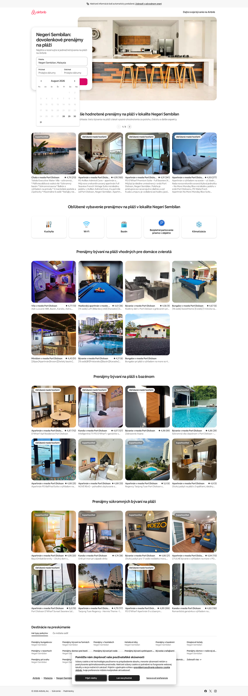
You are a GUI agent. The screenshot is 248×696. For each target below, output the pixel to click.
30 (75, 116)
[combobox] (62, 62)
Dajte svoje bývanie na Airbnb (199, 12)
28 (63, 116)
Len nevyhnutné (124, 678)
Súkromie (56, 691)
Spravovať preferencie (157, 678)
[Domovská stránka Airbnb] (38, 12)
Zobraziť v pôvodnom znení (148, 3)
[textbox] (49, 73)
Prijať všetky (91, 678)
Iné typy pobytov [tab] (39, 633)
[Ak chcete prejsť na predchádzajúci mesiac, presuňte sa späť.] (41, 81)
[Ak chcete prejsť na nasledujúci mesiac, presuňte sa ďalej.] (74, 81)
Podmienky (68, 691)
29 (69, 116)
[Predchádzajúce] (118, 126)
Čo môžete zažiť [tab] (60, 633)
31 (41, 122)
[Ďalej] (129, 126)
